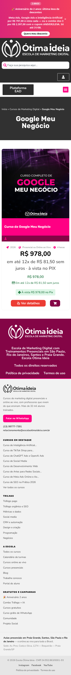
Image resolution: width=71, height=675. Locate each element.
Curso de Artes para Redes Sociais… (22, 471)
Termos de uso (54, 373)
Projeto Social (10, 623)
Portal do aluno (11, 583)
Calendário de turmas (14, 557)
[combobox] (35, 65)
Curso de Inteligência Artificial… (20, 445)
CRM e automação (13, 522)
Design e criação (11, 527)
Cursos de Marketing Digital (24, 109)
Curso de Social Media (15, 461)
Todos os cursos (12, 551)
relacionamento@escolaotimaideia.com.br (26, 430)
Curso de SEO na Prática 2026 (19, 482)
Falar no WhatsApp (17, 418)
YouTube (48, 665)
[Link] (55, 303)
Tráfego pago (10, 501)
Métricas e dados (12, 511)
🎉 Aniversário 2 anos (15, 597)
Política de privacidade (22, 373)
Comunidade (10, 618)
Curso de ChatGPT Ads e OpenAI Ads (23, 455)
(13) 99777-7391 (12, 426)
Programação (10, 532)
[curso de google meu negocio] (35, 183)
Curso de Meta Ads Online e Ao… (21, 476)
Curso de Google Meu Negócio (27, 227)
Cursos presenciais (13, 567)
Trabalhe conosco (12, 578)
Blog (5, 573)
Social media (10, 517)
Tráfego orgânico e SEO (15, 506)
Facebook (36, 665)
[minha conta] (63, 77)
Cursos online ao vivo (14, 562)
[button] (65, 89)
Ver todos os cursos (14, 487)
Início (4, 109)
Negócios (8, 538)
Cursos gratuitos (12, 607)
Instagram (24, 665)
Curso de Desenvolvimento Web (20, 466)
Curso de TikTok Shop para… (18, 450)
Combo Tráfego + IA (14, 602)
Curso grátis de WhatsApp (17, 613)
